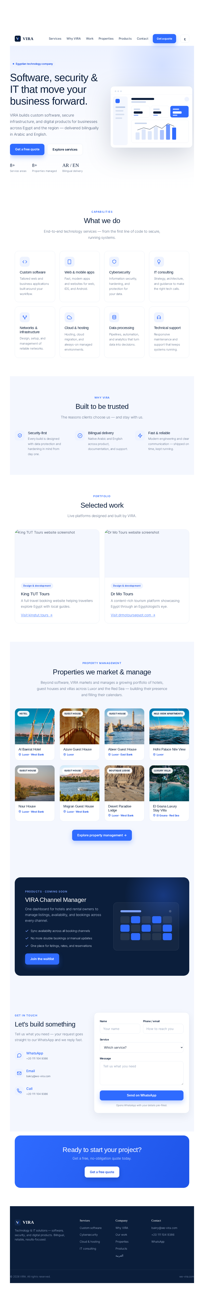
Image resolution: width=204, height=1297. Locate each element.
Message (105, 1058)
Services (55, 38)
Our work (121, 1234)
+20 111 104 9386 (162, 1234)
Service (104, 1039)
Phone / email (151, 1021)
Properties (106, 38)
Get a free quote (27, 149)
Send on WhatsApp (141, 1095)
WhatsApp (157, 1241)
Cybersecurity (89, 1234)
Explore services (65, 149)
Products (125, 38)
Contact (142, 38)
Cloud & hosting (90, 1241)
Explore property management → (102, 835)
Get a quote (164, 38)
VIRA (28, 38)
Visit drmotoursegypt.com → (133, 615)
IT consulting (88, 1248)
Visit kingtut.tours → (37, 615)
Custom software (91, 1227)
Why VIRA (74, 38)
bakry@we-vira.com (164, 1227)
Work (89, 38)
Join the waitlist (42, 959)
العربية (119, 1255)
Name (103, 1021)
